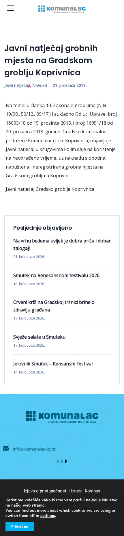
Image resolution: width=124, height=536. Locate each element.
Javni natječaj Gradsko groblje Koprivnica (50, 189)
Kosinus (92, 491)
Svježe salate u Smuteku (39, 337)
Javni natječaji (17, 85)
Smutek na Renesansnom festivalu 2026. (56, 275)
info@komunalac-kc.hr (34, 449)
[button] (58, 461)
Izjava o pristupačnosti (45, 491)
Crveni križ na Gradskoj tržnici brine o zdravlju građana (54, 306)
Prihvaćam (19, 526)
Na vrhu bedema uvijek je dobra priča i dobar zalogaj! (62, 244)
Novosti (39, 85)
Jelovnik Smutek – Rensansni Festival (53, 364)
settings (47, 515)
